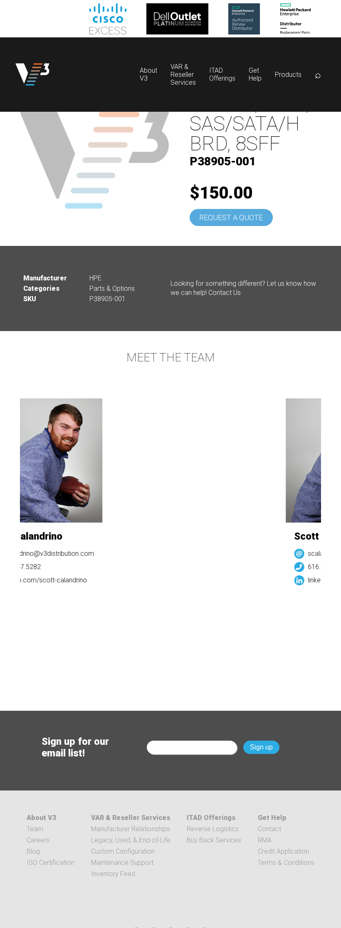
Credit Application (283, 851)
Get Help (255, 74)
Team (35, 829)
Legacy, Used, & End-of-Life (130, 840)
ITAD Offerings (222, 74)
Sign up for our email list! (75, 747)
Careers (38, 840)
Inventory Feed (113, 874)
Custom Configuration (123, 851)
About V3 (41, 818)
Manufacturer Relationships (130, 829)
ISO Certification (50, 863)
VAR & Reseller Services (183, 74)
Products (288, 75)
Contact (269, 829)
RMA (265, 840)
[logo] (32, 74)
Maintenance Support (122, 863)
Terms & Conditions (286, 863)
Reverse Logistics (213, 829)
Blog (33, 851)
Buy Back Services (214, 840)
